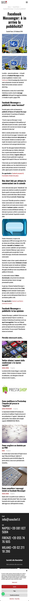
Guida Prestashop (7, 409)
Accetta (14, 587)
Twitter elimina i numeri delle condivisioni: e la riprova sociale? (13, 362)
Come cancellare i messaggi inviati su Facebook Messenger (14, 489)
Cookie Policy (12, 598)
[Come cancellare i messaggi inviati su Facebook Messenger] (14, 468)
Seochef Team (9, 31)
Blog (3, 451)
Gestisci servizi (14, 582)
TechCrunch (5, 80)
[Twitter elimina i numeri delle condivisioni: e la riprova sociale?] (14, 342)
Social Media (5, 368)
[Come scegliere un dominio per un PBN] (14, 426)
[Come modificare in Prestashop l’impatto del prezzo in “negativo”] (14, 383)
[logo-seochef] (4, 2)
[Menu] (27, 2)
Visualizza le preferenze (14, 595)
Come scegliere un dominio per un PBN (14, 446)
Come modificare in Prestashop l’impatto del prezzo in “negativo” (14, 403)
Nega (15, 591)
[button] (26, 570)
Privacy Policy (17, 598)
